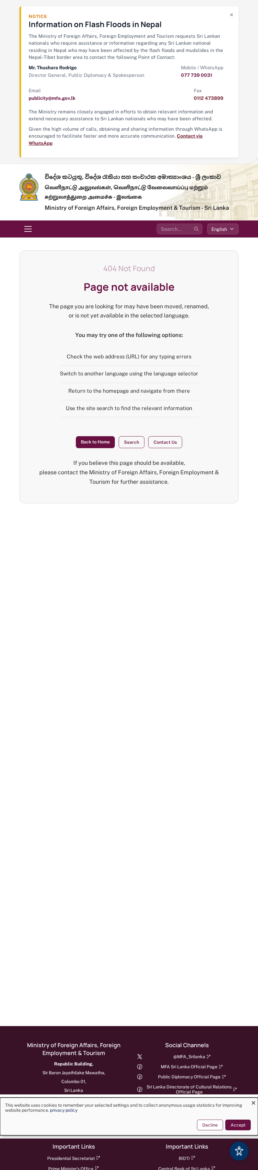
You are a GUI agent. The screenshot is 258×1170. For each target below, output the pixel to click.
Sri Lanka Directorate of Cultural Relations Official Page (189, 1089)
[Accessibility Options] (239, 1151)
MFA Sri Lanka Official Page (189, 1066)
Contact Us (165, 442)
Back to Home (95, 441)
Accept (238, 1124)
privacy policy (63, 1110)
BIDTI (184, 1158)
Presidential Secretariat (71, 1158)
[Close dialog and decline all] (253, 1101)
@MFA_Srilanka (189, 1056)
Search (131, 442)
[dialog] (129, 1116)
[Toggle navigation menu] (28, 229)
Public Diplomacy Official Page (189, 1076)
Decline (210, 1124)
